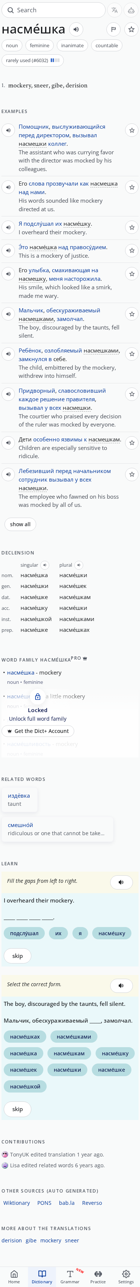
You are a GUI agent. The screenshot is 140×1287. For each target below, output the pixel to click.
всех (55, 407)
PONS (44, 1202)
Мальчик (31, 310)
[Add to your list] (131, 29)
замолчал (70, 318)
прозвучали (62, 183)
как (84, 183)
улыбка (39, 270)
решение (52, 399)
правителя (80, 399)
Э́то (23, 247)
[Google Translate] (114, 10)
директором (52, 135)
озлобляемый (63, 350)
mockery (50, 1240)
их (58, 223)
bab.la (67, 1202)
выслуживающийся (78, 126)
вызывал (84, 135)
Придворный (37, 390)
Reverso (92, 1202)
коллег (57, 143)
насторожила (82, 278)
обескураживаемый (73, 310)
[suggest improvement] (113, 29)
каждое (28, 399)
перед (27, 135)
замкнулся (33, 359)
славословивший (82, 390)
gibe (31, 1240)
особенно (46, 439)
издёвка (19, 795)
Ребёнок (30, 350)
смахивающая (71, 270)
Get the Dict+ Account (42, 731)
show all (20, 524)
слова (36, 183)
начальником (92, 470)
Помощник (34, 126)
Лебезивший (36, 470)
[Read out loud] (76, 29)
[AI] (131, 10)
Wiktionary (16, 1202)
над (24, 192)
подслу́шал (39, 223)
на (94, 270)
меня (56, 278)
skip (17, 955)
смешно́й (20, 824)
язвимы (72, 439)
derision (11, 1240)
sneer (72, 1240)
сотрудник (33, 479)
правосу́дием (88, 247)
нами (37, 192)
